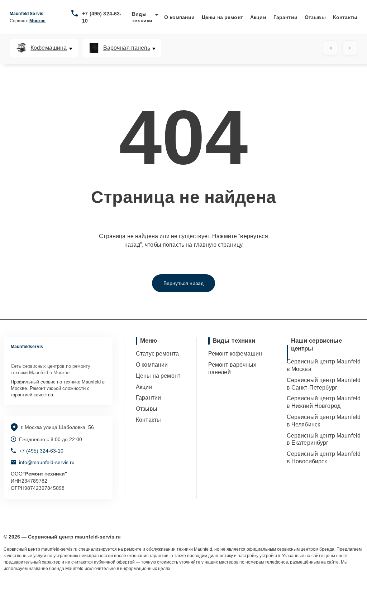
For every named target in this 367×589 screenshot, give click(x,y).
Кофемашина (48, 48)
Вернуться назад (183, 283)
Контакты (345, 17)
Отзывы (315, 17)
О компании (179, 17)
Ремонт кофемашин (235, 354)
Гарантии (285, 17)
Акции (258, 17)
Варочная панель (126, 48)
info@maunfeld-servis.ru (47, 462)
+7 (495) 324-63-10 (101, 17)
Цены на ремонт (222, 17)
